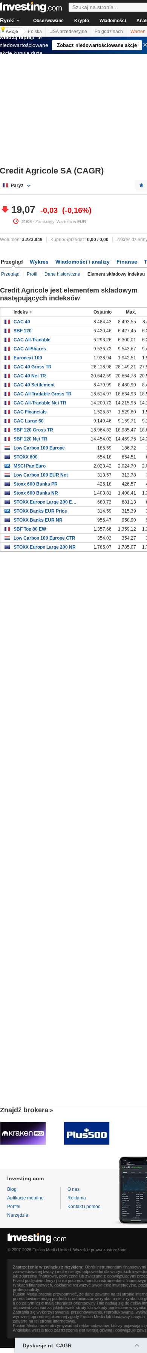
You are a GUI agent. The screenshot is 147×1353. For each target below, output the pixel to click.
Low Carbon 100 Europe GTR (44, 538)
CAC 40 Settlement (34, 385)
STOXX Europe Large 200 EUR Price (46, 502)
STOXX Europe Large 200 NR (45, 547)
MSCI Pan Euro (30, 466)
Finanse (126, 262)
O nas (73, 1189)
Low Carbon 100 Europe (39, 448)
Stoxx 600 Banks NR (36, 493)
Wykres (39, 262)
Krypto (81, 20)
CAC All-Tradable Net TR (40, 403)
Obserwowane (48, 20)
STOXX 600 (26, 457)
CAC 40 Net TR (30, 376)
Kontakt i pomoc (83, 1206)
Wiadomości (113, 20)
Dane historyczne (62, 274)
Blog (12, 1189)
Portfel (13, 1206)
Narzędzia (17, 1215)
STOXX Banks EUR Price (40, 511)
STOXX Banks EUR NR (38, 520)
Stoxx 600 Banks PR (36, 484)
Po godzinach (109, 31)
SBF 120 (23, 330)
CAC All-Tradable (32, 339)
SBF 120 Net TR (30, 439)
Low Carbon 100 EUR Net (41, 475)
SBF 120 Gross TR (33, 430)
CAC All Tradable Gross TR (43, 394)
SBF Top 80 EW (30, 529)
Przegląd (10, 274)
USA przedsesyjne (68, 31)
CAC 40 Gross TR (33, 367)
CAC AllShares (30, 348)
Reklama (76, 1198)
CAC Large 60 (29, 421)
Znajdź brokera (24, 1110)
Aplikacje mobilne (25, 1198)
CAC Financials (30, 412)
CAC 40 (22, 321)
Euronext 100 (28, 357)
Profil (32, 274)
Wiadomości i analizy (82, 262)
